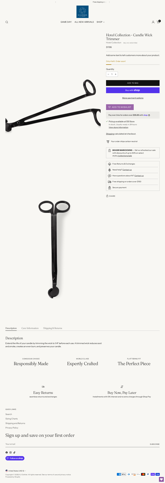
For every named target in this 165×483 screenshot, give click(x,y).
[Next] (109, 2)
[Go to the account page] (153, 22)
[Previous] (55, 2)
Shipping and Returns (15, 423)
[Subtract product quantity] (108, 74)
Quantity (110, 69)
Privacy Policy (11, 428)
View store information (118, 127)
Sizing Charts (11, 418)
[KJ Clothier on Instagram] (10, 453)
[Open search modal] (6, 22)
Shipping (110, 134)
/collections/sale (125, 155)
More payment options (132, 98)
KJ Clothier (23, 475)
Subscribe (155, 444)
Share (112, 196)
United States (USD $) (16, 471)
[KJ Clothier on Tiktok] (14, 453)
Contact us (127, 170)
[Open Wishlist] (161, 479)
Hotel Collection (113, 42)
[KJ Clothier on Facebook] (6, 453)
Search (8, 414)
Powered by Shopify (12, 477)
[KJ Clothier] (82, 12)
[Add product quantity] (115, 74)
